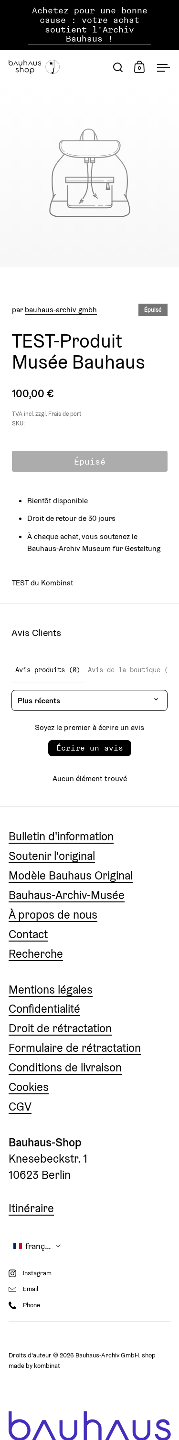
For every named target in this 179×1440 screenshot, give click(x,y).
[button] (37, 1246)
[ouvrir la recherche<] (118, 67)
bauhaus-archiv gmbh (61, 309)
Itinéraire (31, 1208)
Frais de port (64, 414)
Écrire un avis (89, 748)
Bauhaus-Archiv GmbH (107, 1355)
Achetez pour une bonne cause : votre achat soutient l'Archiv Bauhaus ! (89, 25)
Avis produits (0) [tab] (47, 670)
